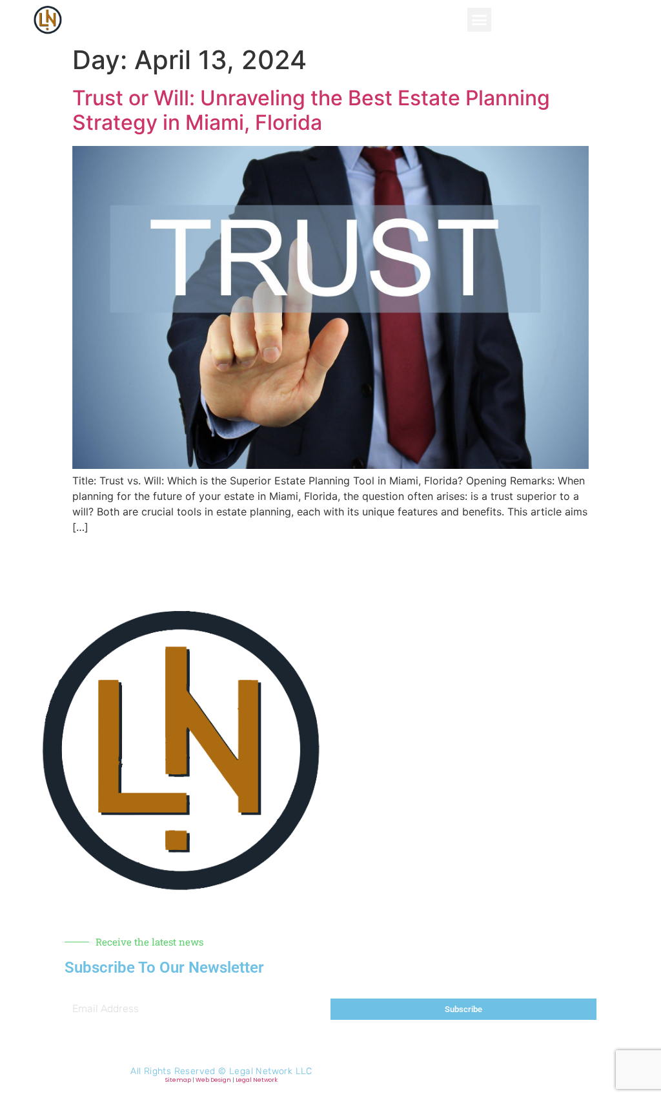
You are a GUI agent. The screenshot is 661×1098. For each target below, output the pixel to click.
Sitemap (178, 1080)
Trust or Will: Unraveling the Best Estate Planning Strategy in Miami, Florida (311, 110)
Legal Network (257, 1080)
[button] (479, 20)
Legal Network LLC (270, 1071)
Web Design (213, 1080)
